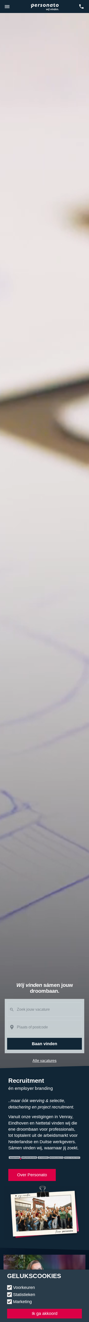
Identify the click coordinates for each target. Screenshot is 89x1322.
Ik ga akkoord (44, 1313)
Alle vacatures (44, 1061)
